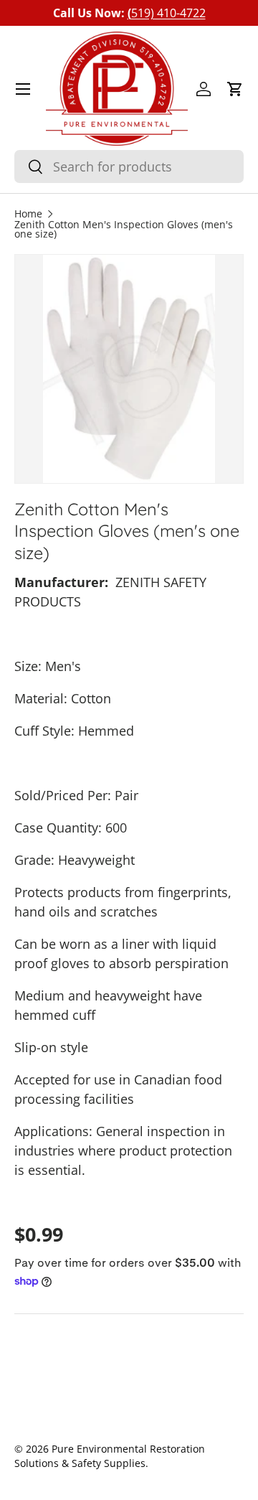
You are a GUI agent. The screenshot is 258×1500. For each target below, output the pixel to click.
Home (28, 215)
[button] (235, 89)
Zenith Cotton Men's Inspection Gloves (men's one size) (123, 230)
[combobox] (129, 166)
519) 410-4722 (167, 13)
